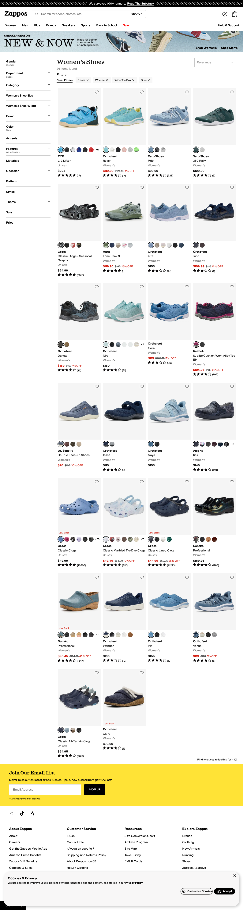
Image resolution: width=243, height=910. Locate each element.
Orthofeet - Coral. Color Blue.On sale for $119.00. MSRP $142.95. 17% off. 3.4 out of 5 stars (169, 330)
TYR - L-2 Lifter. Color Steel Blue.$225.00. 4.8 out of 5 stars (79, 133)
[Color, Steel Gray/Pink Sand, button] (157, 150)
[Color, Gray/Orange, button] (130, 245)
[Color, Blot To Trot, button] (202, 444)
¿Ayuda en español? (80, 848)
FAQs (70, 836)
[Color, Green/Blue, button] (130, 345)
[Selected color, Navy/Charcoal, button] (151, 539)
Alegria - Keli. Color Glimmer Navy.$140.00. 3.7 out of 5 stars (214, 427)
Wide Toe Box (122, 80)
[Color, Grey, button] (79, 444)
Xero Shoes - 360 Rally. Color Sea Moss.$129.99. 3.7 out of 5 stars (214, 133)
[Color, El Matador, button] (91, 150)
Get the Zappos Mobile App (28, 848)
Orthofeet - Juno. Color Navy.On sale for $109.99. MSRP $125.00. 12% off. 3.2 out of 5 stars (214, 230)
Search (137, 13)
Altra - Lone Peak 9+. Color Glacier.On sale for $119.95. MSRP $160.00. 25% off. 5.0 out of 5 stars (124, 230)
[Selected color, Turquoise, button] (106, 150)
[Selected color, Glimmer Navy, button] (196, 444)
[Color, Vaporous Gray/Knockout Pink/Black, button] (124, 245)
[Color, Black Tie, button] (208, 444)
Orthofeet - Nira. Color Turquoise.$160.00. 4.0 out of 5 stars (124, 330)
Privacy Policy (134, 882)
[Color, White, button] (112, 150)
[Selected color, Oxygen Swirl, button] (106, 539)
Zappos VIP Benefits (23, 861)
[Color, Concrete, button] (67, 730)
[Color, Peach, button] (124, 150)
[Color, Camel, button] (130, 635)
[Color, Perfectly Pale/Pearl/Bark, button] (118, 245)
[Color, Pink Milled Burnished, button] (79, 635)
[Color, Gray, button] (112, 444)
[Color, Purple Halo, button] (79, 539)
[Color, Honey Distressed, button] (208, 539)
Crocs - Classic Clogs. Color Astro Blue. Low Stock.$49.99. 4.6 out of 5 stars (79, 522)
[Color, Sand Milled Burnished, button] (73, 635)
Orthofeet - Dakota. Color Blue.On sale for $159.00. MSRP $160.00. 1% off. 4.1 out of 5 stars (79, 330)
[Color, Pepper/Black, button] (112, 539)
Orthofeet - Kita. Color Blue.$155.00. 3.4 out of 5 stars (169, 230)
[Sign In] (224, 14)
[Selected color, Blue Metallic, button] (61, 635)
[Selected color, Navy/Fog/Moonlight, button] (61, 730)
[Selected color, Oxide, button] (61, 444)
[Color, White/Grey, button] (163, 539)
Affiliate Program (136, 842)
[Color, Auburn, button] (67, 444)
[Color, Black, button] (118, 150)
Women (99, 80)
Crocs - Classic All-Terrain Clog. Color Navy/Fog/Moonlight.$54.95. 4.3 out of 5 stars (79, 713)
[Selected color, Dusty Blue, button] (151, 150)
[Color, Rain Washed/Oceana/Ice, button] (112, 245)
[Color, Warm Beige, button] (202, 635)
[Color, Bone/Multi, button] (136, 539)
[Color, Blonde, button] (136, 345)
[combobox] (80, 14)
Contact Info (75, 842)
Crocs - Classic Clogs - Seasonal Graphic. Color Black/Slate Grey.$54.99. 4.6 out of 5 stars (79, 230)
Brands (187, 836)
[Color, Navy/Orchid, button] (181, 245)
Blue (143, 80)
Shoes (81, 80)
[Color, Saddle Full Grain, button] (214, 539)
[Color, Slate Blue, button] (118, 345)
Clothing (188, 842)
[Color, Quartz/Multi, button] (118, 539)
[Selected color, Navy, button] (196, 245)
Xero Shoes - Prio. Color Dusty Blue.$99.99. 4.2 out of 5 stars (169, 133)
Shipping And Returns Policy (86, 855)
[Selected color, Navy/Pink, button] (196, 345)
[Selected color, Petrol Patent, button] (196, 539)
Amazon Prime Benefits (25, 855)
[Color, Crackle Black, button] (226, 444)
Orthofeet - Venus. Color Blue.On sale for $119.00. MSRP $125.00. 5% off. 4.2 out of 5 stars (214, 618)
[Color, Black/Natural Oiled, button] (202, 539)
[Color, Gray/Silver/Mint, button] (130, 150)
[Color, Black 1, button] (112, 345)
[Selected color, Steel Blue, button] (61, 150)
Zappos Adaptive (194, 867)
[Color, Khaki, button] (67, 345)
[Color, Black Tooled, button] (67, 635)
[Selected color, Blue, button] (151, 245)
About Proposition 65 (81, 861)
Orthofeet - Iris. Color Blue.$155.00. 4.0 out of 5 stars (169, 618)
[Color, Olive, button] (73, 444)
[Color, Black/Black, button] (157, 539)
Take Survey (133, 855)
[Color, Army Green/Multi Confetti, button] (130, 539)
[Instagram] (11, 813)
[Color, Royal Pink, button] (67, 539)
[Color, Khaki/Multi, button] (73, 730)
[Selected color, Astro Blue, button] (61, 539)
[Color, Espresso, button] (73, 539)
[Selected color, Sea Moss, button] (196, 150)
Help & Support (228, 25)
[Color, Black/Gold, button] (67, 150)
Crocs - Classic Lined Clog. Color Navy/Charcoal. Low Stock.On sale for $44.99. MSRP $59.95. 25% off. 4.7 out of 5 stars (169, 522)
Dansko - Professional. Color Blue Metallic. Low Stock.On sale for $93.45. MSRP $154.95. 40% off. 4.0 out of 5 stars (79, 618)
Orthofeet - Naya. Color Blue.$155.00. (169, 427)
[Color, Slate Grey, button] (91, 539)
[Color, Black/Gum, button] (85, 150)
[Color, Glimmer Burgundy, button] (214, 444)
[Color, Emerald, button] (169, 539)
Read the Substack (140, 3)
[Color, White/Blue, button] (73, 150)
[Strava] (32, 813)
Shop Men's (229, 48)
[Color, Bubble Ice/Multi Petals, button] (73, 245)
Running (188, 855)
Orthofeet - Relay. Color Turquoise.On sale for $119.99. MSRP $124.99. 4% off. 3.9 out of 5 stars (124, 133)
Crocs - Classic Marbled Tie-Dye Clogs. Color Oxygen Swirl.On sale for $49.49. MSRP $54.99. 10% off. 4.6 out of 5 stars (124, 522)
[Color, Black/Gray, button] (124, 345)
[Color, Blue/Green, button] (136, 150)
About (13, 836)
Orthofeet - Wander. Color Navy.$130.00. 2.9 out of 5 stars (124, 618)
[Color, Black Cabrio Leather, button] (85, 635)
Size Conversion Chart (140, 836)
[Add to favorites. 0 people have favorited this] (97, 92)
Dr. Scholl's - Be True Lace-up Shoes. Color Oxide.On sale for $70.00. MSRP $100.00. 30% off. (79, 427)
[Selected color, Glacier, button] (106, 245)
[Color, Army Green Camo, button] (79, 245)
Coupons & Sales (20, 867)
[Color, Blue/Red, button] (79, 150)
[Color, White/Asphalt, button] (202, 150)
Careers (14, 842)
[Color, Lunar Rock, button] (163, 150)
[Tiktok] (22, 813)
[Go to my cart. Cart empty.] (234, 14)
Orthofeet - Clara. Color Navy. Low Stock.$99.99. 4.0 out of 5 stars (124, 713)
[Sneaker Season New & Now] (121, 41)
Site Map (131, 848)
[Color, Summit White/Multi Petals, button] (67, 245)
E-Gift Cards (133, 861)
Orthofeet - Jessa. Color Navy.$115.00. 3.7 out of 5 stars (124, 427)
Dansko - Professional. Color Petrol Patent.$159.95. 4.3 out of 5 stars (214, 522)
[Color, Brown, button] (202, 245)
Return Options (77, 867)
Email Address (23, 789)
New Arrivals (191, 848)
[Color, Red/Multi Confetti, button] (124, 539)
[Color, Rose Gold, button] (163, 245)
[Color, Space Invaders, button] (220, 444)
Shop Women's (206, 48)
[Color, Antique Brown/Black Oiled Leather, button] (91, 635)
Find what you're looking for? (215, 759)
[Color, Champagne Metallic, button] (118, 635)
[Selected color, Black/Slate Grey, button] (61, 245)
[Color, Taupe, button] (157, 245)
